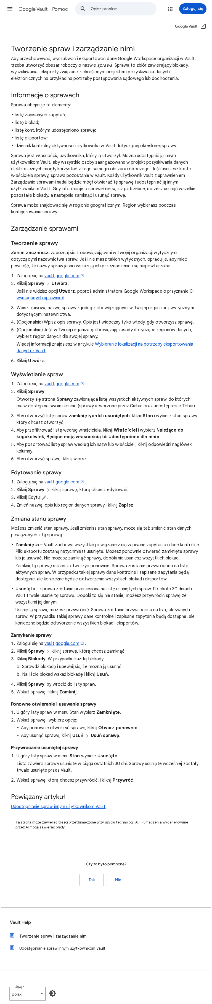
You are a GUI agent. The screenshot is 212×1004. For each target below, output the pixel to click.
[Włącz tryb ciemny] (52, 993)
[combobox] (123, 8)
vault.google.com (61, 276)
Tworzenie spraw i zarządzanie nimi (53, 936)
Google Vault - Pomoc (43, 9)
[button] (10, 8)
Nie (118, 880)
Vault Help (20, 922)
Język (19, 986)
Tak (92, 880)
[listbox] (27, 994)
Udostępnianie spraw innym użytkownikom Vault (58, 806)
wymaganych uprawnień (40, 298)
